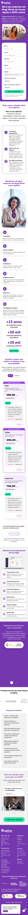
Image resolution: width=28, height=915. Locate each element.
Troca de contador (21, 853)
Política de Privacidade (14, 96)
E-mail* (6, 52)
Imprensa (19, 841)
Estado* (6, 65)
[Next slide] (16, 682)
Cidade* (6, 71)
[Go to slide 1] (12, 813)
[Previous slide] (11, 682)
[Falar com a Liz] (23, 910)
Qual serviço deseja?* (10, 78)
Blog (18, 845)
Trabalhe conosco (21, 843)
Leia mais (8, 793)
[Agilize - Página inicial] (14, 830)
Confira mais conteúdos (14, 819)
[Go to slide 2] (13, 813)
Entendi (5, 911)
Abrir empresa (20, 850)
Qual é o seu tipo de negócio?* (12, 84)
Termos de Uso (6, 96)
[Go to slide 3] (14, 813)
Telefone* (6, 59)
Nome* (6, 46)
